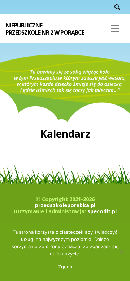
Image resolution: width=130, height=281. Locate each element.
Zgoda (65, 266)
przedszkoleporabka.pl (65, 205)
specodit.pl (102, 211)
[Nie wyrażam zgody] (121, 252)
